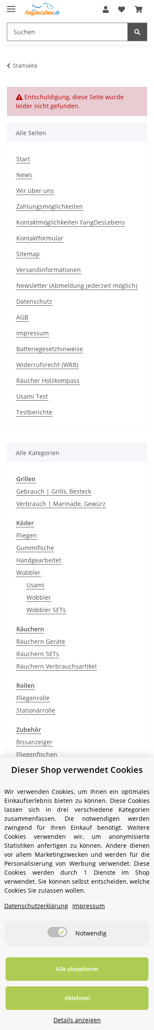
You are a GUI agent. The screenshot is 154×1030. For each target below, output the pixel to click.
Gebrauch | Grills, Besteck (53, 491)
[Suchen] (137, 32)
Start (23, 159)
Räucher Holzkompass (48, 380)
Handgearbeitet (38, 560)
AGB (22, 317)
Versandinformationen (48, 270)
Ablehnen (77, 998)
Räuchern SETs (37, 654)
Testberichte (34, 412)
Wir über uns (35, 190)
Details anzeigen (77, 1020)
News (24, 175)
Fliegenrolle (33, 698)
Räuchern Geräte (40, 641)
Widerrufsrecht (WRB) (47, 365)
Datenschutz (34, 301)
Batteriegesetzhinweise (49, 349)
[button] (105, 9)
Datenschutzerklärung (36, 906)
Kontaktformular (39, 238)
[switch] (57, 932)
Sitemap (28, 254)
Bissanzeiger (34, 742)
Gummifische (35, 548)
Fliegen (26, 535)
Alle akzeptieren (77, 969)
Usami (35, 585)
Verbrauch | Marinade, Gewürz (61, 504)
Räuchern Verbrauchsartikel (56, 666)
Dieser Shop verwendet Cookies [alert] (77, 769)
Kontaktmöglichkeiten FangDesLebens (70, 222)
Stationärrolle (35, 710)
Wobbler (28, 572)
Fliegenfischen (36, 754)
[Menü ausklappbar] (11, 5)
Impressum (32, 333)
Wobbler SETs (46, 610)
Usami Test (32, 396)
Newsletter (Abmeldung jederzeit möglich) (76, 285)
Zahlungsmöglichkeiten (49, 206)
